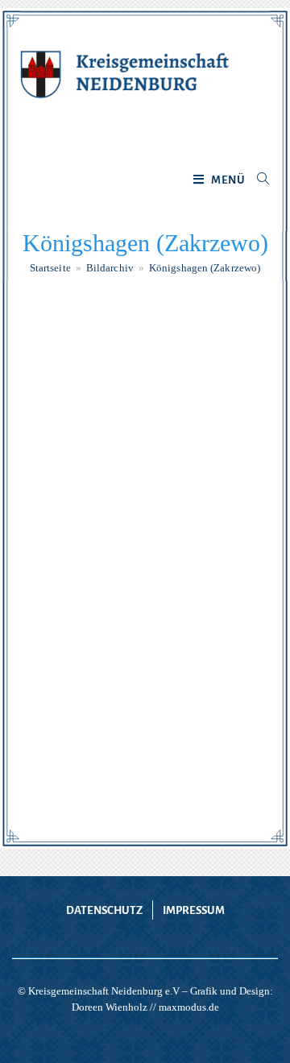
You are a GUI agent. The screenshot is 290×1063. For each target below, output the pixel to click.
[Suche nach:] (257, 180)
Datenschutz (104, 910)
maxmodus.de (189, 1007)
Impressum (194, 910)
